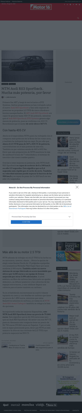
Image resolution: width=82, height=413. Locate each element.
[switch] (67, 206)
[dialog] (41, 206)
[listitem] (41, 201)
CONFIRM (26, 237)
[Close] (78, 172)
